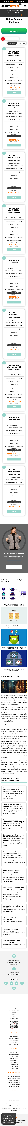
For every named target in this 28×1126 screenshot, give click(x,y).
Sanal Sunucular (14, 1094)
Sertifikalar (14, 1006)
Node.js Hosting (14, 1060)
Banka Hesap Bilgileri (14, 1010)
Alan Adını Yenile (14, 1042)
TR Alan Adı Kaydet (14, 1045)
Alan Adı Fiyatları (14, 1040)
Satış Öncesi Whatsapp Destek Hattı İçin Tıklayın (14, 30)
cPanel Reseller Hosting (14, 1076)
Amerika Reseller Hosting (14, 1082)
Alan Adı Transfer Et (14, 1038)
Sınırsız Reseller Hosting (14, 1084)
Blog (14, 1016)
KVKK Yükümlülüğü (14, 1105)
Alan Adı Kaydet (14, 1036)
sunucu (3, 734)
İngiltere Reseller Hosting (14, 1080)
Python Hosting (14, 1062)
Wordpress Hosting (14, 1054)
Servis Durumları (14, 1018)
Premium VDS (14, 1096)
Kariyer (14, 1012)
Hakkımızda (14, 1002)
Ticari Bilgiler (14, 1008)
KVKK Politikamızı (8, 1120)
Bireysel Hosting (14, 1052)
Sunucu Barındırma (14, 1100)
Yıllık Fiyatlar (22, 43)
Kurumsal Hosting (14, 1066)
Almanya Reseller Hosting (14, 1078)
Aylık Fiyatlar (12, 43)
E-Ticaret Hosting (14, 1058)
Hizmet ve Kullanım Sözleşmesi (14, 1104)
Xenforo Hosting (14, 1064)
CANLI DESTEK (14, 562)
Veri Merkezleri (14, 1004)
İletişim (14, 1014)
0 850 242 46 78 (14, 975)
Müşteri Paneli (20, 1)
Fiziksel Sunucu (14, 1098)
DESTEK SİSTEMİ (14, 567)
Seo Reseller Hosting (14, 1086)
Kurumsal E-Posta (14, 1068)
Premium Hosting (14, 1056)
